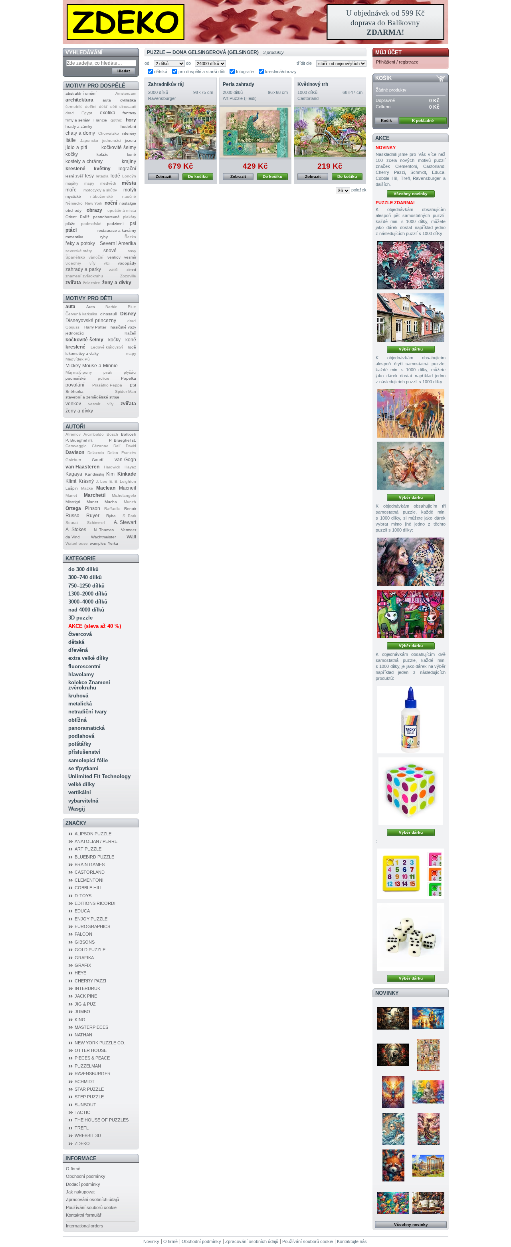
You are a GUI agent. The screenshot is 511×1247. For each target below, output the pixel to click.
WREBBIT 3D (88, 1135)
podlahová (81, 736)
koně (131, 154)
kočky (71, 154)
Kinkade (126, 474)
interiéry (129, 133)
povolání (74, 385)
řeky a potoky (80, 243)
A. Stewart (125, 522)
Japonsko (89, 140)
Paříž (84, 217)
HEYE (80, 972)
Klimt (70, 481)
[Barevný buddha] (428, 1092)
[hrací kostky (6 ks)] (410, 937)
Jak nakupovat (80, 1191)
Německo (74, 203)
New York (93, 203)
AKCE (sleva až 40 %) (94, 626)
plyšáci (130, 372)
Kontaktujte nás (352, 1241)
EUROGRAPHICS (92, 926)
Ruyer (92, 515)
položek (358, 189)
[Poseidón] (393, 1129)
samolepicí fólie (88, 760)
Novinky (387, 993)
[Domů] (255, 22)
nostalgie (127, 203)
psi (133, 223)
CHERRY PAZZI (90, 980)
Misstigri (72, 502)
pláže (70, 223)
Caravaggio (76, 446)
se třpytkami (83, 768)
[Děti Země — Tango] (393, 1165)
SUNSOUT (85, 1104)
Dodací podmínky (83, 1184)
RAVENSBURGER (93, 1073)
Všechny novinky (411, 193)
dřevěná (78, 650)
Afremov (73, 434)
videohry (73, 263)
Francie (100, 120)
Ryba (111, 516)
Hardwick (112, 467)
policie (103, 378)
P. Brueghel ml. (79, 440)
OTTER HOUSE (91, 1050)
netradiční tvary (87, 712)
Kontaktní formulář (83, 1215)
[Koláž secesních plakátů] (428, 1055)
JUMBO (82, 1011)
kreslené (75, 168)
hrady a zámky (78, 126)
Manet (71, 495)
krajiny (129, 161)
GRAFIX (83, 965)
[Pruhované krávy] (410, 614)
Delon (112, 452)
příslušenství (84, 752)
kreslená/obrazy (281, 71)
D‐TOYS (83, 895)
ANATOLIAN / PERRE (96, 841)
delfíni (90, 106)
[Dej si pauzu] (410, 413)
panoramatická (86, 728)
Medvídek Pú (77, 359)
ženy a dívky (116, 282)
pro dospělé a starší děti (201, 71)
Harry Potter (95, 327)
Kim (110, 474)
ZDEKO (82, 1143)
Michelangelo (124, 495)
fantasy (129, 113)
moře (71, 190)
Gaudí (97, 460)
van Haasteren (82, 467)
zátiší (114, 269)
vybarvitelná (83, 801)
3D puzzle (80, 618)
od (147, 63)
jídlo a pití (76, 147)
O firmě (73, 1168)
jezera (130, 140)
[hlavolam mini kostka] (410, 791)
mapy (89, 183)
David (131, 446)
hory (131, 120)
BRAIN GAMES (90, 864)
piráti (107, 372)
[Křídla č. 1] (410, 466)
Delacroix (95, 452)
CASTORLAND (90, 872)
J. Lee (101, 481)
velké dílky (81, 784)
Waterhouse (76, 543)
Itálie (70, 140)
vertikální (79, 792)
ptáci (71, 230)
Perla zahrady (238, 84)
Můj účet (388, 53)
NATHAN (83, 1034)
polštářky (79, 744)
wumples (98, 543)
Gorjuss (72, 327)
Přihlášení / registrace (397, 62)
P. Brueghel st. (122, 440)
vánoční (96, 257)
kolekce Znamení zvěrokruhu (89, 685)
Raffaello (112, 508)
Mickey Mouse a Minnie (91, 366)
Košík (383, 78)
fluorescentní (84, 666)
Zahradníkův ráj (166, 84)
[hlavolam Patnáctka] (410, 874)
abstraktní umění (81, 93)
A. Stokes (75, 529)
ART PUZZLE (88, 849)
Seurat (71, 522)
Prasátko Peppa (107, 385)
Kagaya (73, 474)
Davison (74, 452)
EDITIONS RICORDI (95, 903)
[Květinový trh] (330, 132)
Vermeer (128, 530)
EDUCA (82, 910)
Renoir (130, 508)
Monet (92, 502)
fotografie (245, 71)
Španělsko (75, 257)
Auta (90, 307)
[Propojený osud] (410, 562)
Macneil (127, 488)
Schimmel (96, 522)
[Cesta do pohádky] (428, 1202)
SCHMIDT (85, 1081)
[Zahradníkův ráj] (180, 132)
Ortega (73, 508)
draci (69, 113)
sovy (132, 251)
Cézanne (100, 446)
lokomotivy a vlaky (82, 353)
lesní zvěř (74, 176)
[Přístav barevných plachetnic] (428, 1018)
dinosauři (127, 106)
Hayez (130, 467)
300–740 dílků (85, 577)
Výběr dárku (411, 349)
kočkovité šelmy (118, 147)
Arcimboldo (93, 434)
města (129, 183)
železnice (91, 283)
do (188, 63)
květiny (102, 168)
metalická (80, 704)
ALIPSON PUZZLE (93, 833)
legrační (127, 168)
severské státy (78, 251)
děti (113, 106)
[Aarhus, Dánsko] (410, 317)
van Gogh (125, 459)
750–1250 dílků (86, 586)
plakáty (129, 217)
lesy (89, 176)
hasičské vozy (123, 327)
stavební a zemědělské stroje (92, 397)
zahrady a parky (83, 269)
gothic (116, 120)
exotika (107, 113)
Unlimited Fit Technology (99, 776)
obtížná (77, 720)
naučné (129, 196)
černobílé (74, 106)
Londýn (129, 176)
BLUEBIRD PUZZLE (94, 857)
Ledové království (107, 347)
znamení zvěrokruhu (84, 276)
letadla (102, 176)
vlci (106, 263)
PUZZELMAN (88, 1066)
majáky (71, 183)
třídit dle (304, 63)
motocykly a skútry (100, 190)
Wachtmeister (103, 537)
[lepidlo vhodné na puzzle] (410, 719)
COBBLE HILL (89, 887)
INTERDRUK (87, 988)
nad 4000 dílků (86, 610)
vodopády (127, 263)
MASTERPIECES (91, 1027)
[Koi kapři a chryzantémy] (410, 265)
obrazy (94, 210)
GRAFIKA (84, 957)
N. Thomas (104, 530)
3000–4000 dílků (87, 602)
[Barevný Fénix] (393, 1092)
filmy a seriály (77, 120)
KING (80, 1019)
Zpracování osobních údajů (92, 1199)
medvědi (108, 183)
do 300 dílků (83, 569)
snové (110, 250)
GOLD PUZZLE (90, 949)
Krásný (86, 481)
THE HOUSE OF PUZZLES (102, 1120)
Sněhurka (74, 391)
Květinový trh (312, 84)
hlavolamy (81, 674)
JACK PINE (86, 996)
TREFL (82, 1127)
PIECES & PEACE (92, 1058)
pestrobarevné (106, 217)
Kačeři (130, 333)
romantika (74, 237)
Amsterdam (125, 93)
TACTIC (82, 1112)
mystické (73, 196)
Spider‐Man (125, 391)
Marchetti (94, 495)
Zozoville (128, 276)
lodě (115, 176)
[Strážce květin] (393, 1055)
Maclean (105, 488)
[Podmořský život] (393, 1202)
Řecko (130, 237)
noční (111, 203)
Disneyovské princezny (90, 320)
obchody (73, 210)
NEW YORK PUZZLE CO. (100, 1042)
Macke (87, 488)
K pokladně (423, 120)
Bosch (112, 434)
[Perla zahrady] (255, 132)
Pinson (92, 508)
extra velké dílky (88, 658)
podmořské (91, 223)
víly (92, 263)
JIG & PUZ (85, 1004)
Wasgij (76, 809)
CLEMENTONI (89, 880)
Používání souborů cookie (91, 1207)
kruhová (78, 696)
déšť (103, 106)
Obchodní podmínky (85, 1176)
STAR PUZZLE (89, 1089)
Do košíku (198, 176)
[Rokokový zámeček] (393, 1018)
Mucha (111, 502)
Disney (128, 314)
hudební (128, 126)
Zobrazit (163, 176)
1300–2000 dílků (87, 594)
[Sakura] (428, 1129)
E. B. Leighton (122, 481)
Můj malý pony (78, 372)
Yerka (113, 543)
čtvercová (80, 634)
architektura (79, 100)
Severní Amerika (118, 243)
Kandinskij (94, 474)
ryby (104, 237)
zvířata (73, 282)
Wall (131, 537)
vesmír (130, 257)
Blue (132, 307)
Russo (72, 515)
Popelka (128, 378)
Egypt (86, 113)
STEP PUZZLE (89, 1096)
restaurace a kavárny (116, 230)
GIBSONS (85, 942)
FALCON (83, 934)
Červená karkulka (81, 314)
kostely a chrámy (84, 161)
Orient (71, 217)
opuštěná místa (121, 210)
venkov (114, 257)
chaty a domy (80, 133)
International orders (84, 1225)
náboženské (101, 196)
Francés (128, 452)
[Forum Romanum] (428, 1165)
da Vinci (72, 537)
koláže (103, 154)
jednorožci (111, 140)
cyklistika (128, 100)
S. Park (129, 516)
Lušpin (71, 488)
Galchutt (73, 460)
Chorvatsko (108, 133)
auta (107, 100)
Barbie (111, 307)
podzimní (115, 223)
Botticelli (128, 434)
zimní (131, 269)
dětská (76, 642)
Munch (130, 502)
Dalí (117, 446)
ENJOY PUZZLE (91, 918)
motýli (129, 190)
